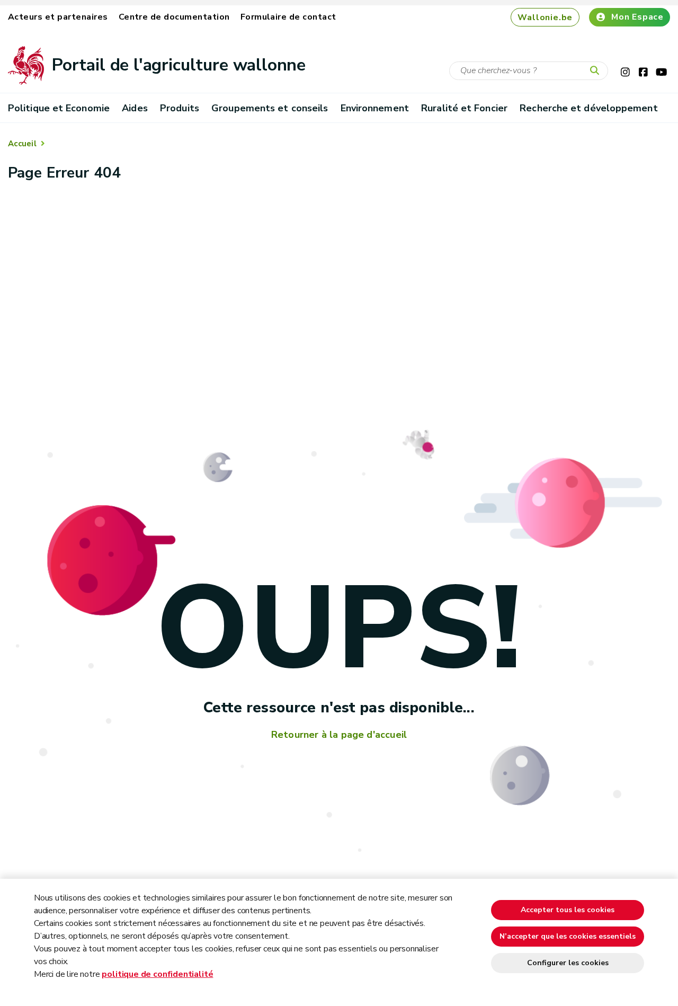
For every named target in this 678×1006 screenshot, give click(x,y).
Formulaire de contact (288, 17)
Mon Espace (637, 17)
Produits (179, 108)
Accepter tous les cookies (567, 910)
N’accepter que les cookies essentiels (567, 936)
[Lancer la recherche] (597, 71)
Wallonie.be (545, 17)
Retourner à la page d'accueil (339, 734)
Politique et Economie (59, 108)
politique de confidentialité (157, 974)
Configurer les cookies (568, 963)
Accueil (22, 143)
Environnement (375, 108)
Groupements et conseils (269, 108)
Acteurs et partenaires (58, 17)
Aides (134, 108)
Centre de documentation (174, 17)
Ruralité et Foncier (464, 108)
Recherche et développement (588, 108)
